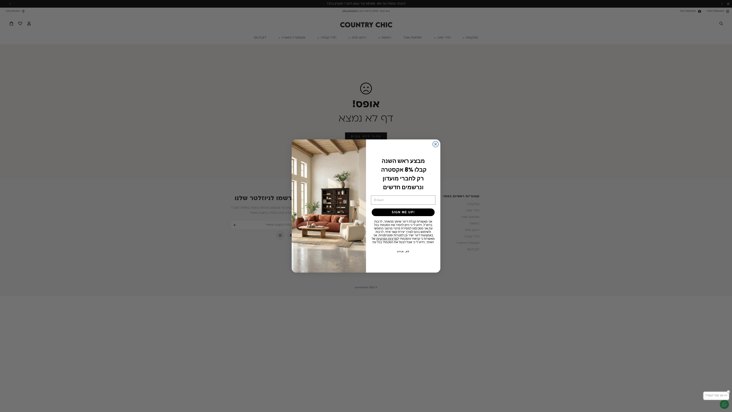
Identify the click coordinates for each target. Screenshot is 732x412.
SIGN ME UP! (403, 212)
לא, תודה (403, 251)
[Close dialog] (435, 144)
